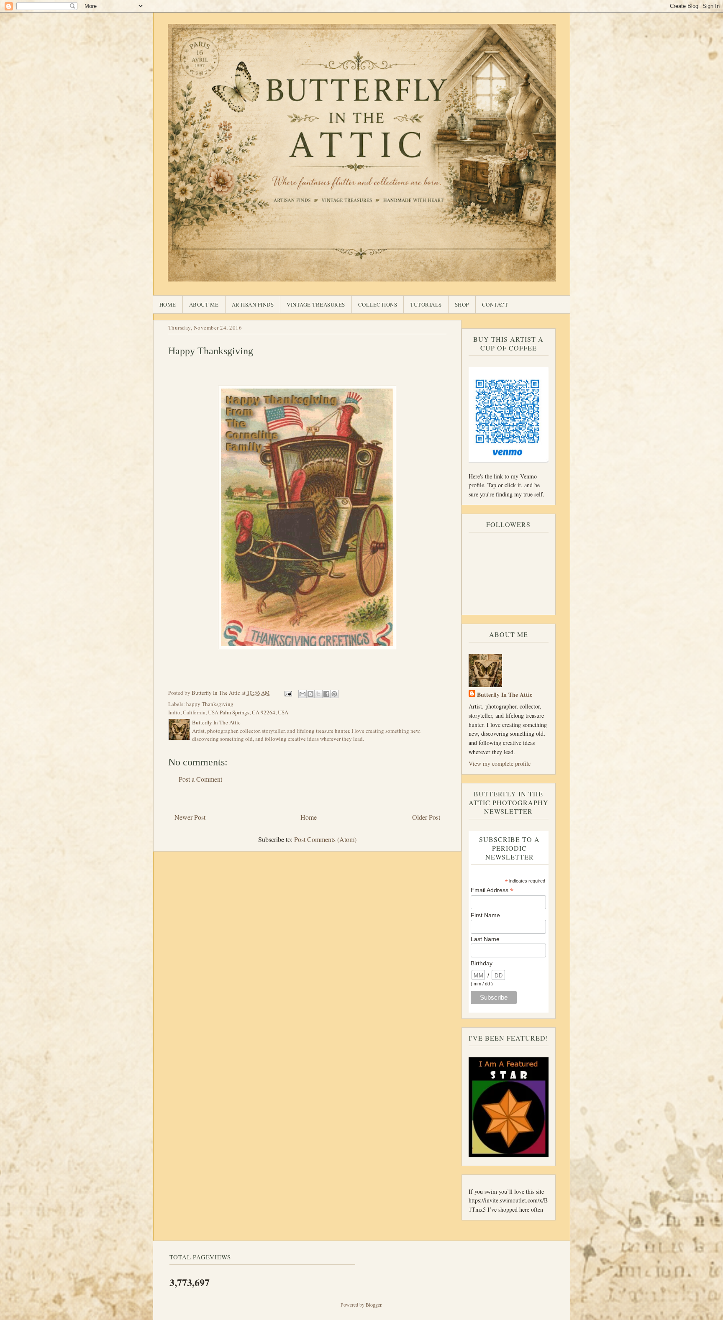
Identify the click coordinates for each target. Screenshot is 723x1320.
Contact (495, 304)
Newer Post (189, 817)
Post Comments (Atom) (325, 839)
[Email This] (302, 694)
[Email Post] (288, 692)
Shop (462, 304)
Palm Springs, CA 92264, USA (254, 712)
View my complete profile (500, 763)
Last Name (485, 939)
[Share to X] (318, 694)
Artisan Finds (253, 304)
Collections (377, 304)
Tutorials (426, 304)
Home (167, 304)
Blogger (373, 1304)
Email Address (492, 890)
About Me (204, 304)
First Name (485, 915)
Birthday (481, 963)
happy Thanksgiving (209, 704)
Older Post (426, 817)
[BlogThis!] (310, 694)
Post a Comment (200, 779)
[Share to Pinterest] (334, 694)
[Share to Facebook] (326, 694)
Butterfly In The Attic (504, 694)
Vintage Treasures (316, 304)
